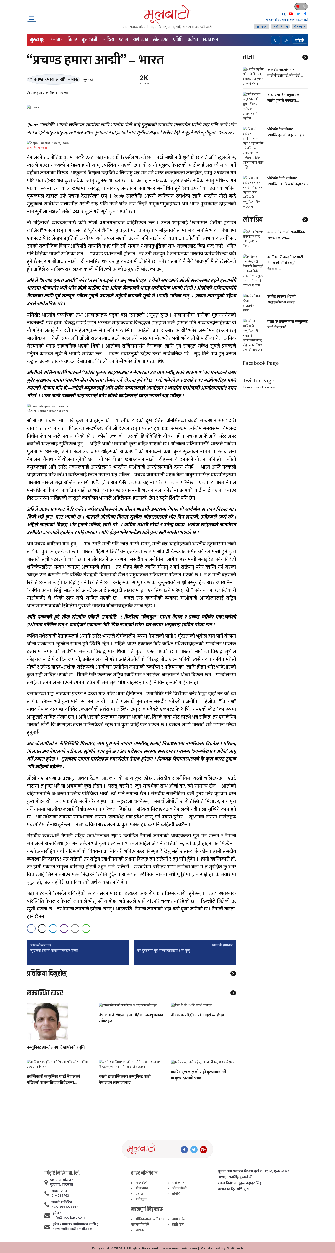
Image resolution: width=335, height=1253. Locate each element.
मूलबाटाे (88, 79)
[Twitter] (194, 1149)
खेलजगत (160, 40)
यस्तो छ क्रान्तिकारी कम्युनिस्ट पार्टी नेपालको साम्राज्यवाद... (125, 1080)
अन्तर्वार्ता (141, 1183)
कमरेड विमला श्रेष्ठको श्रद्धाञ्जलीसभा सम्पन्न (281, 299)
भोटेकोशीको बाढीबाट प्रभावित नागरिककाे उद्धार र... (287, 181)
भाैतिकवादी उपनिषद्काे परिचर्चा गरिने (149, 1222)
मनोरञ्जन (141, 1199)
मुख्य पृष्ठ (37, 40)
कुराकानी (89, 40)
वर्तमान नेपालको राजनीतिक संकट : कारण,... (286, 235)
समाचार (56, 40)
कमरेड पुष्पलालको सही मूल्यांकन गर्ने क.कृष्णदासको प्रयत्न (198, 1075)
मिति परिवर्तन (280, 26)
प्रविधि (178, 40)
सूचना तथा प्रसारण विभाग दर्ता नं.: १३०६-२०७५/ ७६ (253, 1171)
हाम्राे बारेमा (261, 26)
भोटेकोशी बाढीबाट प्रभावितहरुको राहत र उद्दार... (287, 132)
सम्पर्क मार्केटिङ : (62, 1202)
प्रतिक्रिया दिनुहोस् (47, 973)
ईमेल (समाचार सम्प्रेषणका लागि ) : (76, 1224)
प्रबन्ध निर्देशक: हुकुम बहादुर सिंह (239, 1183)
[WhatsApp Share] (86, 928)
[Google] (203, 1149)
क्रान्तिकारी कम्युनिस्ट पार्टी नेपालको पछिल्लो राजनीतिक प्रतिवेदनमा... (53, 1080)
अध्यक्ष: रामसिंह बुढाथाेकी (235, 1177)
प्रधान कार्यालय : (61, 1180)
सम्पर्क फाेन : (60, 1191)
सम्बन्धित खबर (45, 993)
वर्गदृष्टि (299, 40)
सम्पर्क (140, 1230)
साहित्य (108, 40)
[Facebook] (184, 1149)
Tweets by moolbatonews (259, 387)
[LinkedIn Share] (53, 928)
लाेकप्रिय (253, 219)
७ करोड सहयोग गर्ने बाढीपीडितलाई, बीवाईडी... (285, 73)
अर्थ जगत (140, 40)
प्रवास (123, 40)
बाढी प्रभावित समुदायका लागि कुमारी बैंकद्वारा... (284, 98)
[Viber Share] (64, 928)
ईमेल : (57, 1213)
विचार (72, 40)
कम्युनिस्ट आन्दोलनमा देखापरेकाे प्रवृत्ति (56, 1048)
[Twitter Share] (42, 928)
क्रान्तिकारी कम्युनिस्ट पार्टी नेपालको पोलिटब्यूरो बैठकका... (285, 263)
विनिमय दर (300, 26)
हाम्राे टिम (178, 1225)
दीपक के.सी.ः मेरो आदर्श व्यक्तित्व (197, 1015)
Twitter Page (258, 381)
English (210, 40)
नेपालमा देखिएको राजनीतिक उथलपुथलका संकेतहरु (131, 1018)
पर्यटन (193, 40)
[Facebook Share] (31, 928)
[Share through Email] (75, 928)
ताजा (248, 57)
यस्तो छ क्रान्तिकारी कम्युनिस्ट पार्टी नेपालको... (287, 324)
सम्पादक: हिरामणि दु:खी (234, 1189)
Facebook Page (261, 363)
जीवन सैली (179, 1188)
